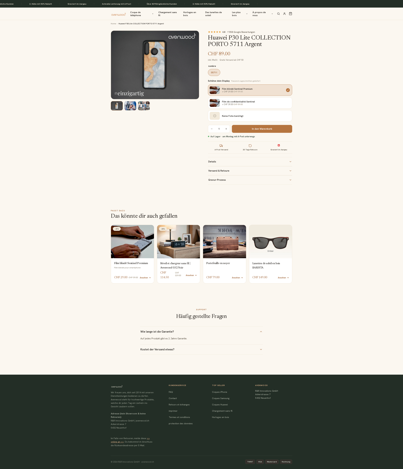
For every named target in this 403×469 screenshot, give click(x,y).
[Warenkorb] (290, 13)
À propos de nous (259, 14)
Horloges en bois (189, 14)
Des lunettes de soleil (213, 14)
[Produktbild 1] (117, 105)
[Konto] (284, 13)
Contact (173, 398)
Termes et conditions (179, 417)
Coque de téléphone (135, 14)
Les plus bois (236, 14)
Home (113, 23)
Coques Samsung (221, 398)
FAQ (171, 392)
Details (212, 161)
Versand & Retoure (218, 170)
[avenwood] (118, 13)
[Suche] (278, 13)
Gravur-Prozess (217, 179)
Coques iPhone (219, 392)
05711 (214, 72)
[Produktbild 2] (130, 105)
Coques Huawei (220, 404)
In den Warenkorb (262, 128)
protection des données (181, 423)
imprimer (173, 410)
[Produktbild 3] (144, 105)
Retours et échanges (179, 404)
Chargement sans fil (167, 14)
